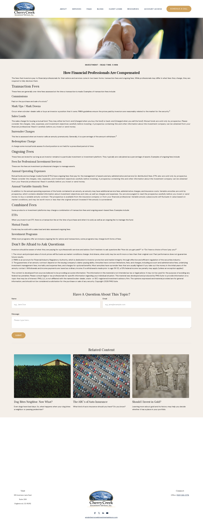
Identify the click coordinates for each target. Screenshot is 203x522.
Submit (18, 335)
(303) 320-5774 (182, 495)
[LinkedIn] (103, 513)
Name (14, 298)
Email (105, 298)
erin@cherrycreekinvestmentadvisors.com (101, 517)
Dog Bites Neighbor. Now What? (33, 402)
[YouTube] (107, 513)
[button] (63, 9)
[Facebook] (95, 513)
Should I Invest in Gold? (146, 402)
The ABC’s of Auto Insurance (90, 402)
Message (15, 314)
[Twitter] (99, 513)
